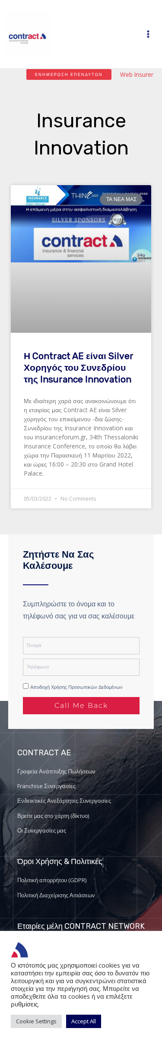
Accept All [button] (83, 1021)
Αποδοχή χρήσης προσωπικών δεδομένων (76, 687)
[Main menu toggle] (148, 34)
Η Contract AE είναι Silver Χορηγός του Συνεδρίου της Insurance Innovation (78, 367)
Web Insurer (136, 74)
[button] (68, 74)
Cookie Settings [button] (36, 1021)
